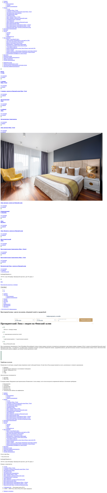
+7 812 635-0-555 (5, 271)
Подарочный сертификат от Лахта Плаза (16, 53)
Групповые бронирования (9, 28)
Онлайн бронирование (9, 60)
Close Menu (3, 287)
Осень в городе (10, 49)
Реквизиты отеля (7, 56)
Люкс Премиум (10, 20)
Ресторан (5, 30)
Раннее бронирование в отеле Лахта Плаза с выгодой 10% (20, 48)
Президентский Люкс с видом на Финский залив (18, 27)
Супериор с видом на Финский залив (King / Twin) (19, 11)
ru (3, 289)
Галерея (8, 5)
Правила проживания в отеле (10, 63)
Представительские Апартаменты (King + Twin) (18, 26)
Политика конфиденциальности (11, 57)
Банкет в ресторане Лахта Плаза (14, 43)
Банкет (8, 34)
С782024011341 (7, 487)
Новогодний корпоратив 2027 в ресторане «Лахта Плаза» (20, 52)
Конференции (6, 304)
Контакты (5, 54)
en (4, 291)
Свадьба (8, 32)
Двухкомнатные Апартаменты (13, 13)
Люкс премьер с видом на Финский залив (16, 18)
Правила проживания (11, 6)
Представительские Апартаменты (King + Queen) (18, 24)
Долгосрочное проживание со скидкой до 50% (18, 40)
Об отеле (5, 2)
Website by (8, 491)
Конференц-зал (10, 36)
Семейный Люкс (10, 15)
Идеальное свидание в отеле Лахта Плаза (16, 45)
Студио (8, 9)
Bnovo (93, 323)
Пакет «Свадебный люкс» (12, 39)
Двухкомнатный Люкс (12, 14)
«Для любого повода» (11, 47)
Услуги (5, 31)
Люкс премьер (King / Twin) (13, 17)
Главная (5, 1)
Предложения (6, 37)
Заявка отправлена (8, 58)
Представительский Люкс (12, 23)
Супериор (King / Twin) (12, 10)
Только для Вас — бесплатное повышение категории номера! (21, 51)
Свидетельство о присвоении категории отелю (15, 65)
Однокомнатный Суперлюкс (13, 19)
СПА (7, 35)
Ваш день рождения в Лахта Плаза (15, 41)
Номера (5, 7)
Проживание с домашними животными (16, 44)
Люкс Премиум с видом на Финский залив (17, 22)
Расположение (10, 3)
